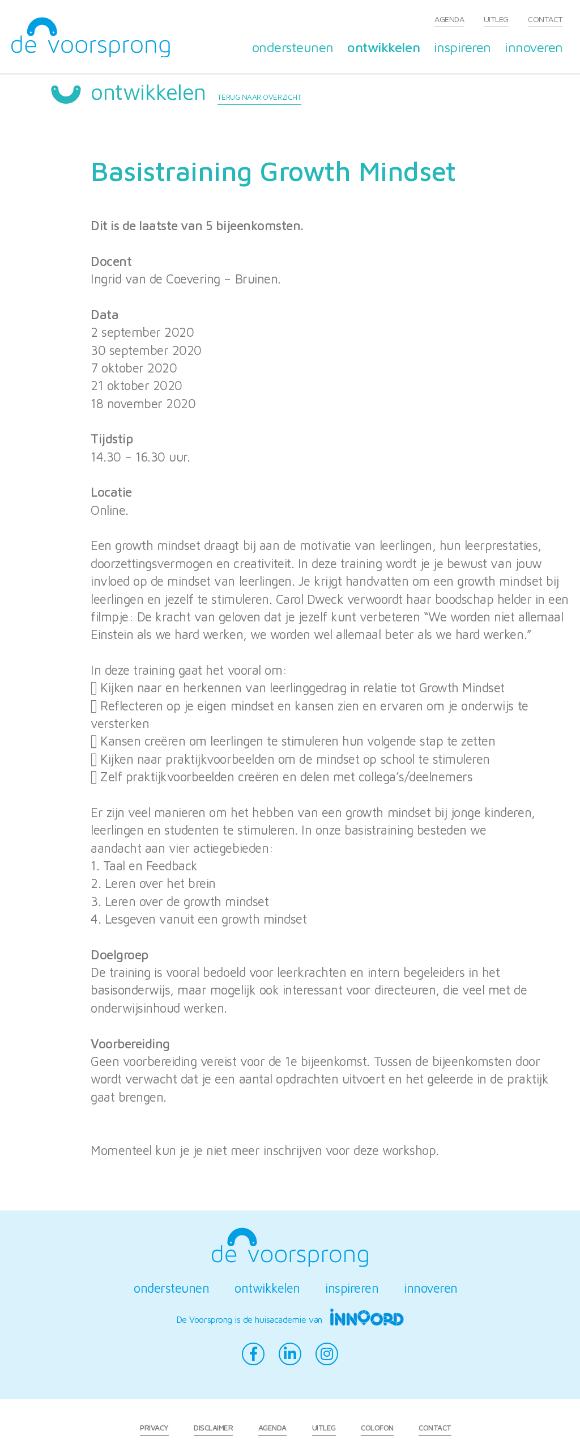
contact (545, 19)
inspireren (462, 47)
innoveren (534, 47)
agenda (449, 19)
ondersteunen (293, 47)
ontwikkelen (383, 47)
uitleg (496, 19)
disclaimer (213, 1427)
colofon (377, 1427)
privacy (154, 1427)
